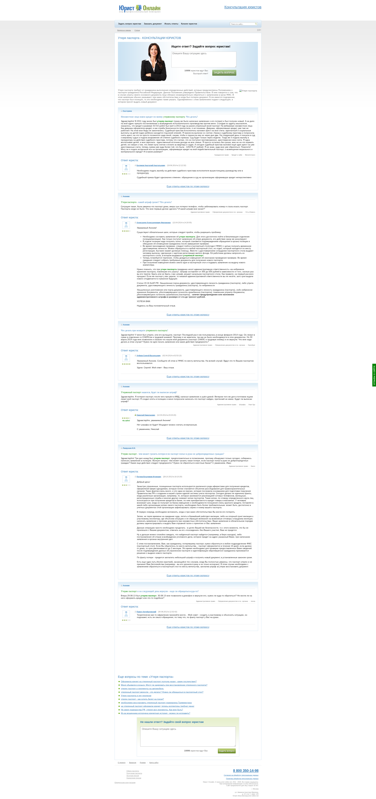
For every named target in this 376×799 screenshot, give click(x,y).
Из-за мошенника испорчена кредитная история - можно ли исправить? (155, 713)
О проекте (121, 762)
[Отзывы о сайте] (374, 375)
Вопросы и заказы (124, 30)
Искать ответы (171, 24)
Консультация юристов (242, 7)
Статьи (137, 30)
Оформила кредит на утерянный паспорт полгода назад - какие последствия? (159, 681)
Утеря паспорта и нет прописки (136, 695)
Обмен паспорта (132, 771)
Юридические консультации (125, 782)
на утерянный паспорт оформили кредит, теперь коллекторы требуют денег (157, 706)
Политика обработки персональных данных (242, 778)
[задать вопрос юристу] (227, 750)
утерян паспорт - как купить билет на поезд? (142, 699)
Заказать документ (153, 24)
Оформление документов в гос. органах (228, 212)
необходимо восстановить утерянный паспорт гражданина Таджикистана (156, 702)
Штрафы (242, 404)
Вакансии (132, 762)
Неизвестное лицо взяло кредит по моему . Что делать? (159, 117)
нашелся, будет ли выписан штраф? (149, 392)
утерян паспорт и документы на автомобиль (142, 688)
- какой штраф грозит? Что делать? (146, 202)
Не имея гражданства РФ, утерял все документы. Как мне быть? (152, 709)
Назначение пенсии (133, 778)
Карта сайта (153, 762)
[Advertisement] (188, 654)
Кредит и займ (237, 155)
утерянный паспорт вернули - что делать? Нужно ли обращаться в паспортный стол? (162, 692)
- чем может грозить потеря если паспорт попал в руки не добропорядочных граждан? (172, 454)
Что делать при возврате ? (144, 330)
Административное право (200, 212)
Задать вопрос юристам (129, 24)
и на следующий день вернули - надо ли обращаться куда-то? (160, 591)
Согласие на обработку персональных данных (241, 775)
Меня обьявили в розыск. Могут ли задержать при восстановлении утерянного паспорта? (164, 685)
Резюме (143, 762)
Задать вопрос (224, 72)
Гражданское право (221, 155)
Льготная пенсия (132, 776)
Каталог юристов (189, 24)
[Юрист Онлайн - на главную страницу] (139, 9)
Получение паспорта (134, 773)
